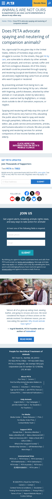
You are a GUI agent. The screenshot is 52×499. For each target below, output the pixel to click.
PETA (8, 168)
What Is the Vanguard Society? (26, 444)
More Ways (26, 449)
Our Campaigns (32, 402)
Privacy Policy (38, 491)
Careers (31, 379)
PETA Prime (35, 387)
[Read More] (26, 311)
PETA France (24, 459)
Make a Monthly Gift (16, 435)
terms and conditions (26, 262)
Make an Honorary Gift (18, 438)
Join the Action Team (19, 405)
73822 (17, 168)
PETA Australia (26, 465)
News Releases (29, 417)
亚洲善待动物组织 (20, 467)
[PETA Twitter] (32, 193)
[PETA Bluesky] (34, 199)
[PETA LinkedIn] (23, 199)
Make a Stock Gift (35, 438)
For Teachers (26, 408)
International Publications (32, 393)
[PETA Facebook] (26, 193)
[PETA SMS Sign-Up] (17, 199)
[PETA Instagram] (37, 193)
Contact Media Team (26, 423)
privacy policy (7, 269)
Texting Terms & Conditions (19, 491)
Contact (30, 485)
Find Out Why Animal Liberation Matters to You (26, 383)
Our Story (21, 379)
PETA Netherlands (18, 462)
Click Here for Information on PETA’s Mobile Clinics (26, 145)
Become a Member (32, 432)
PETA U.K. (13, 459)
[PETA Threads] (39, 199)
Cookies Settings (26, 496)
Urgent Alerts (19, 402)
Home (4, 21)
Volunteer (25, 387)
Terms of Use (16, 493)
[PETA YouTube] (12, 199)
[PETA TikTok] (28, 199)
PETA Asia (38, 465)
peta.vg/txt (41, 172)
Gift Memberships (35, 447)
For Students (35, 405)
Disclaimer (38, 488)
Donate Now (17, 432)
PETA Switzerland (34, 462)
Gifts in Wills (26, 441)
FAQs (10, 21)
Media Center (15, 417)
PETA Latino (34, 467)
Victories (15, 387)
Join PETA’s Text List (34, 390)
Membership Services (17, 447)
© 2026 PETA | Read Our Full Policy (26, 482)
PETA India (14, 465)
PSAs (40, 417)
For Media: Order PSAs (25, 420)
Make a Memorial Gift (35, 435)
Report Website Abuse (32, 493)
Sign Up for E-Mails (17, 390)
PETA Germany (36, 459)
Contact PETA (15, 393)
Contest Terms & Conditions (20, 488)
